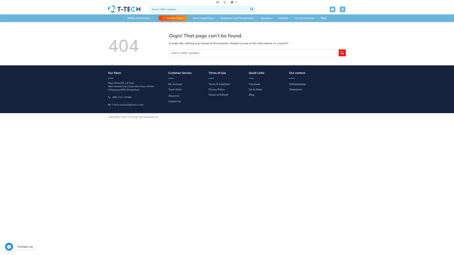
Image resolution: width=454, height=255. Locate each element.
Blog (323, 18)
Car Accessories (304, 18)
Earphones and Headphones (237, 18)
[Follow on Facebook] (236, 2)
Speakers (266, 18)
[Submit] (252, 9)
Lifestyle (283, 18)
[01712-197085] (225, 2)
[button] (332, 9)
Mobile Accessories (139, 18)
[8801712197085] (232, 2)
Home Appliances (203, 18)
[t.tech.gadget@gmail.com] (218, 2)
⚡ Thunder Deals (172, 18)
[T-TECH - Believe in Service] (126, 9)
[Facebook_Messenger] (9, 247)
